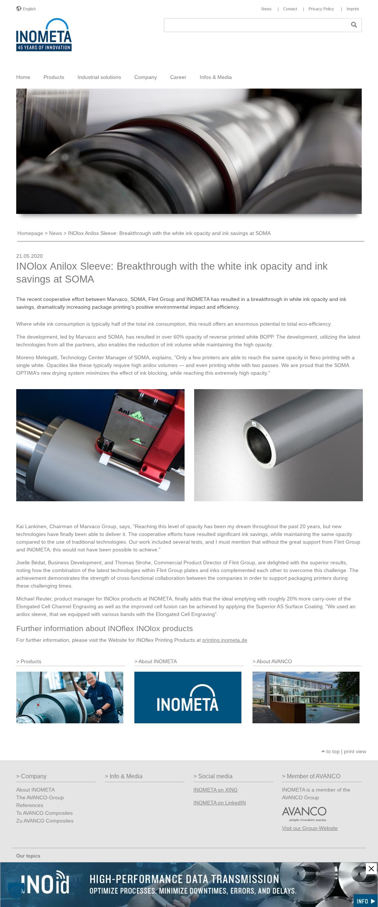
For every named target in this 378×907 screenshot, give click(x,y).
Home (23, 77)
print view (355, 751)
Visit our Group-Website (310, 828)
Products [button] (54, 77)
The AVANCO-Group (40, 797)
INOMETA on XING (215, 790)
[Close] (371, 868)
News (55, 233)
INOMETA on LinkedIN (219, 803)
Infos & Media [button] (216, 77)
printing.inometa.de (224, 640)
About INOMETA (35, 790)
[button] (16, 891)
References (29, 805)
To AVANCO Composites (44, 813)
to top (332, 751)
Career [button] (178, 77)
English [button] (29, 9)
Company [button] (145, 77)
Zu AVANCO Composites (44, 821)
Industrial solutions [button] (99, 77)
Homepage (30, 233)
